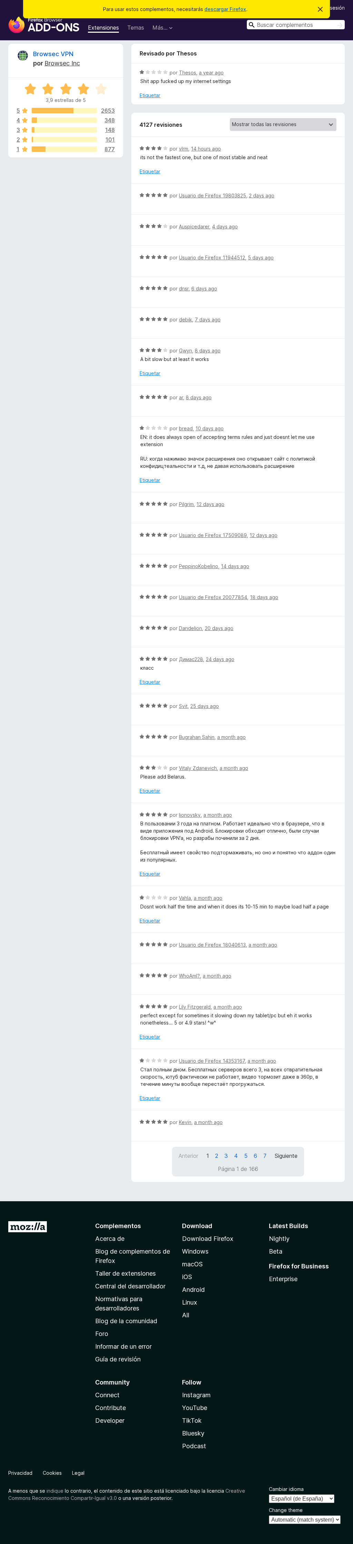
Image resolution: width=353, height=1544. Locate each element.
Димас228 (191, 659)
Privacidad (20, 1473)
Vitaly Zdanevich (198, 768)
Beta (275, 1251)
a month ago (231, 737)
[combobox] (296, 24)
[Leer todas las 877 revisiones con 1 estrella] (64, 149)
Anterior (188, 1155)
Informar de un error (123, 1346)
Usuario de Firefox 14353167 (212, 1061)
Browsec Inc (62, 63)
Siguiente (286, 1155)
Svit (183, 706)
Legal (78, 1473)
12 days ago (210, 504)
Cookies (52, 1473)
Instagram (196, 1395)
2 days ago (261, 195)
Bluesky (193, 1433)
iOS (187, 1276)
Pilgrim (186, 504)
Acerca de (109, 1238)
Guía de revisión (118, 1359)
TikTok (192, 1420)
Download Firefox (207, 1238)
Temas (135, 27)
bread (186, 428)
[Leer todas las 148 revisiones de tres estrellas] (64, 130)
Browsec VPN (53, 54)
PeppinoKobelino (198, 566)
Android (193, 1289)
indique (55, 1491)
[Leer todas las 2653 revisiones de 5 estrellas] (64, 110)
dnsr (184, 288)
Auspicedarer (194, 226)
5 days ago (261, 257)
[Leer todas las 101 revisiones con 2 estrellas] (64, 139)
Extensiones (103, 27)
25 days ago (204, 706)
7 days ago (208, 319)
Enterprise (283, 1279)
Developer (109, 1420)
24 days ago (220, 659)
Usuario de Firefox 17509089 (213, 535)
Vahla (185, 898)
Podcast (194, 1446)
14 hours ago (206, 149)
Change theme (286, 1510)
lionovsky (190, 815)
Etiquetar (150, 95)
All (185, 1315)
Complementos (118, 1225)
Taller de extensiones (125, 1273)
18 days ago (264, 597)
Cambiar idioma (286, 1489)
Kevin (185, 1122)
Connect (107, 1395)
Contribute (110, 1407)
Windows (195, 1251)
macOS (192, 1264)
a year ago (211, 72)
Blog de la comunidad (126, 1321)
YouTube (194, 1407)
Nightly (279, 1238)
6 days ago (204, 288)
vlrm (183, 149)
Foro (101, 1333)
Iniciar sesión (330, 8)
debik (185, 319)
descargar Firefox (225, 9)
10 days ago (209, 428)
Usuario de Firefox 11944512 (212, 257)
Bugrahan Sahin (196, 737)
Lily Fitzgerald (195, 1007)
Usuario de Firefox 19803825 (212, 195)
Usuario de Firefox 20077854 (213, 597)
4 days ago (225, 226)
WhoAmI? (189, 976)
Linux (189, 1302)
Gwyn (185, 350)
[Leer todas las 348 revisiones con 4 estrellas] (64, 120)
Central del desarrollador (130, 1286)
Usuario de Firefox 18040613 (212, 945)
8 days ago (208, 350)
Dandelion (190, 628)
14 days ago (235, 566)
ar (181, 397)
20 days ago (219, 628)
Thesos (187, 72)
